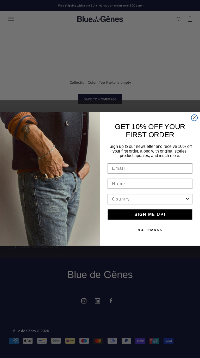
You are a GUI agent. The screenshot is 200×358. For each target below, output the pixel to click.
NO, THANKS (150, 230)
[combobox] (148, 199)
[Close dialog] (194, 118)
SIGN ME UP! (149, 215)
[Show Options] (187, 199)
